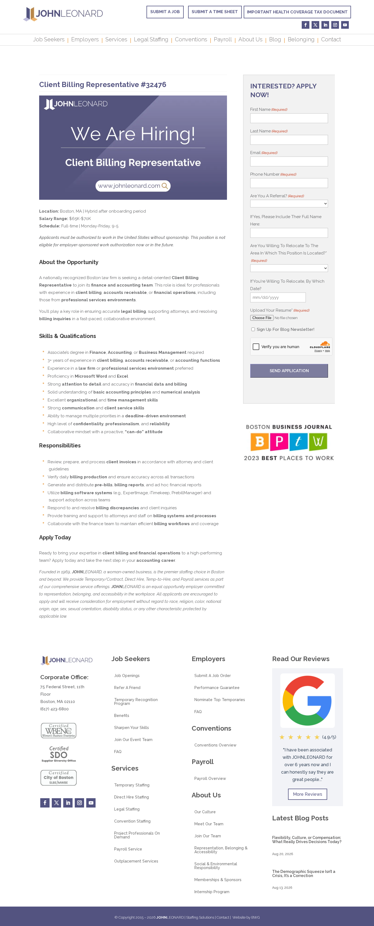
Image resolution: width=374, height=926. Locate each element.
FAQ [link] (118, 752)
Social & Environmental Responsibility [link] (215, 866)
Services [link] (116, 40)
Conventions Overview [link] (215, 745)
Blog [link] (275, 40)
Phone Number (273, 174)
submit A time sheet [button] (215, 11)
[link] (63, 20)
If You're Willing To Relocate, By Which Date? (287, 285)
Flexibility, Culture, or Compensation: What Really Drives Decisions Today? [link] (306, 839)
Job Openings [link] (127, 676)
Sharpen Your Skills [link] (131, 728)
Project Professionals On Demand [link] (137, 835)
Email (263, 152)
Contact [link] (331, 40)
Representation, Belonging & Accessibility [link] (221, 850)
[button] (368, 886)
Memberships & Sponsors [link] (217, 880)
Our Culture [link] (205, 812)
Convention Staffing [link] (132, 821)
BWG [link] (255, 917)
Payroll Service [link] (128, 849)
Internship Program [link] (211, 892)
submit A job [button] (165, 11)
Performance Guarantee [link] (217, 688)
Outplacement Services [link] (136, 861)
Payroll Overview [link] (210, 779)
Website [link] (239, 917)
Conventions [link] (191, 40)
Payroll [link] (223, 40)
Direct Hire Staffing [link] (131, 797)
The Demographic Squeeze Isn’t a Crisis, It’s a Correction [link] (303, 873)
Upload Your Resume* (279, 310)
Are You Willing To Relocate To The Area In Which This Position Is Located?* (288, 253)
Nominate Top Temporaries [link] (219, 700)
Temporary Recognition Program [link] (136, 702)
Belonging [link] (301, 40)
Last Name (268, 131)
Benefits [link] (121, 716)
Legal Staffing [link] (151, 40)
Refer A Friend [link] (127, 688)
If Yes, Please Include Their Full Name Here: (285, 220)
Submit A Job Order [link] (212, 676)
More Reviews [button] (307, 794)
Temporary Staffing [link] (131, 785)
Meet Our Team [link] (208, 824)
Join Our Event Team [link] (133, 740)
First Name (268, 109)
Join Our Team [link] (207, 836)
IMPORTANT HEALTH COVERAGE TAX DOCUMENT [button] (297, 12)
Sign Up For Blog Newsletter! (285, 329)
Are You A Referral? (277, 195)
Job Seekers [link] (49, 40)
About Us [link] (250, 40)
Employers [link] (85, 40)
